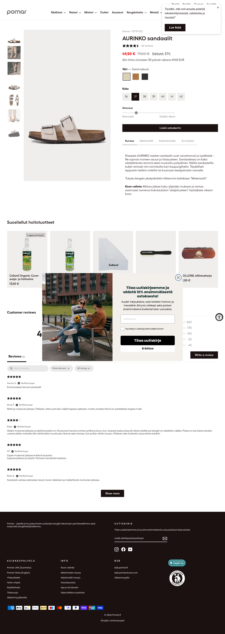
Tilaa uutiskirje (147, 340)
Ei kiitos (147, 348)
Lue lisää (175, 27)
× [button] (218, 7)
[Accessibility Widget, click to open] (219, 317)
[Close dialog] (178, 278)
